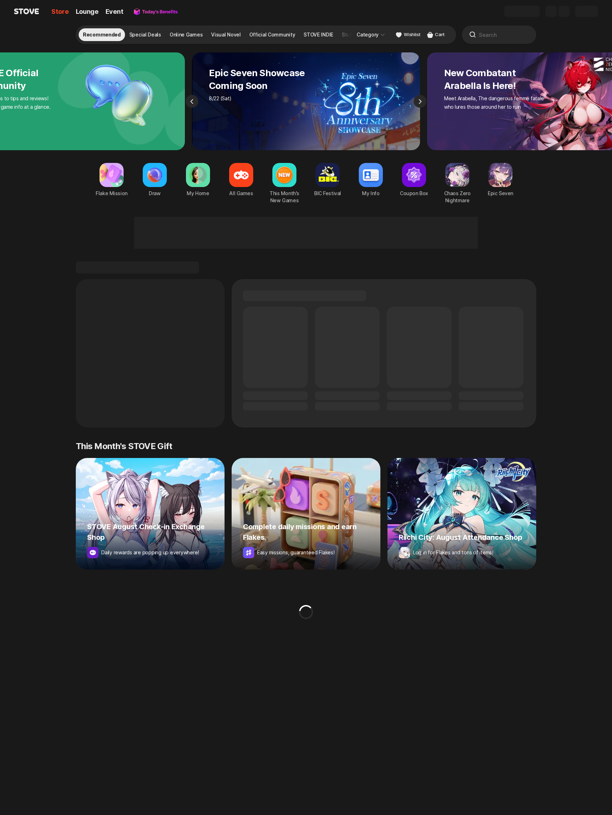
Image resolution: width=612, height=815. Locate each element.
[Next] (420, 101)
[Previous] (192, 101)
